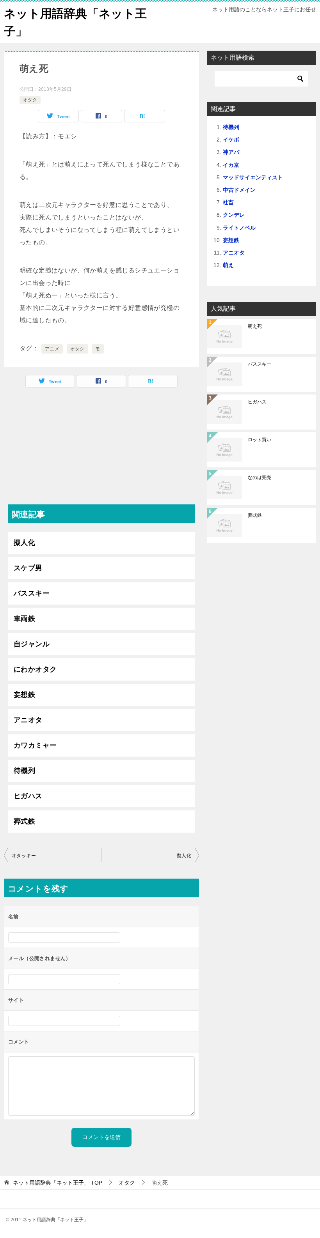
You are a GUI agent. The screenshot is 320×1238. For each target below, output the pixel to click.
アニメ (52, 349)
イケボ (231, 139)
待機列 (24, 771)
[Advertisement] (101, 449)
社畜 (228, 202)
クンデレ (234, 215)
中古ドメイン (239, 190)
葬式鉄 (24, 821)
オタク (30, 100)
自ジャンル (32, 644)
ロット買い (259, 439)
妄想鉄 (24, 695)
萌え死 (255, 326)
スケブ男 (28, 568)
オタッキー (24, 855)
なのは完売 (259, 477)
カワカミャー (35, 745)
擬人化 (24, 542)
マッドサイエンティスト (253, 177)
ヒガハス (28, 796)
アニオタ (28, 720)
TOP (57, 1183)
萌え (228, 265)
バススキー (32, 593)
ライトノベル (239, 228)
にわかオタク (35, 669)
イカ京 (231, 165)
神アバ (231, 152)
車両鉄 (24, 619)
